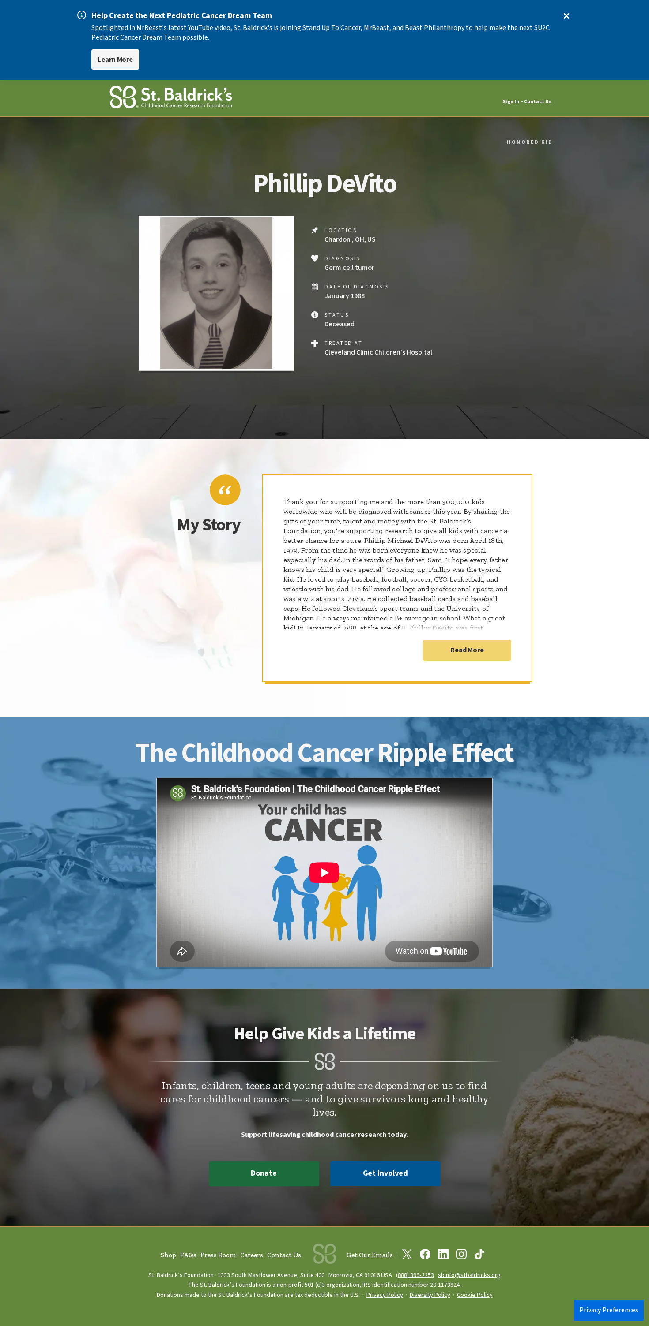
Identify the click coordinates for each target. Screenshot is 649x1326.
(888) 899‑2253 (415, 1275)
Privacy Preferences (608, 1310)
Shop (168, 1255)
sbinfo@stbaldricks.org (469, 1275)
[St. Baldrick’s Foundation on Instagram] (461, 1256)
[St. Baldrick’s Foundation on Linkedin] (443, 1256)
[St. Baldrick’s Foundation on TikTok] (479, 1256)
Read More (467, 650)
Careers (251, 1255)
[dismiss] (566, 16)
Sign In (510, 101)
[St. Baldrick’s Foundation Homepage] (171, 98)
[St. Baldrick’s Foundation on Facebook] (425, 1256)
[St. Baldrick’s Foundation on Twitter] (407, 1256)
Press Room (218, 1255)
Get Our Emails (370, 1255)
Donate (263, 1173)
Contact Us (537, 101)
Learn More (115, 59)
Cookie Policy (475, 1295)
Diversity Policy (430, 1295)
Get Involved (385, 1173)
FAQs (188, 1255)
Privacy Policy (384, 1295)
